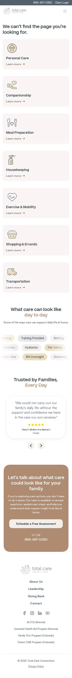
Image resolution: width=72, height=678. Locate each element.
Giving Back (36, 596)
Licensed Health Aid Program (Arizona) (36, 628)
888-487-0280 (36, 539)
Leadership (36, 589)
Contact (36, 603)
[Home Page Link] (14, 11)
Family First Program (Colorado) (36, 635)
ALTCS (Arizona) (36, 622)
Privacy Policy (36, 666)
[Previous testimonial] (30, 445)
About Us (36, 581)
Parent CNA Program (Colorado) (36, 642)
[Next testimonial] (41, 445)
